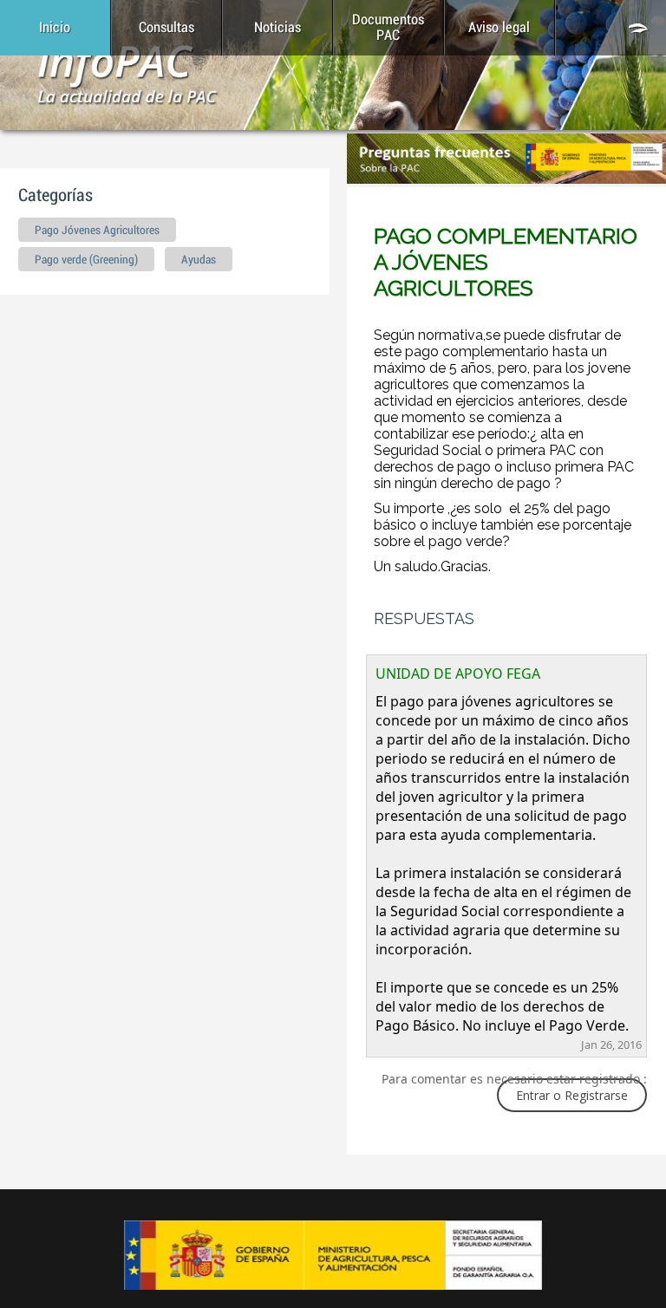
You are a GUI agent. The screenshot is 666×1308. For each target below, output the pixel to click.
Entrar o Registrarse (572, 1095)
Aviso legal (499, 28)
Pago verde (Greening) (86, 260)
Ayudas (198, 260)
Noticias (277, 28)
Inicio (54, 28)
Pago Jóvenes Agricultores (97, 231)
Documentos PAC (388, 27)
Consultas (166, 28)
